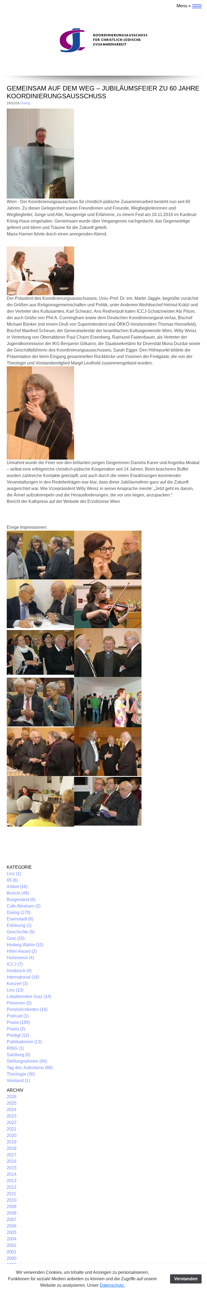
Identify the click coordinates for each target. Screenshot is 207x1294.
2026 (11, 1096)
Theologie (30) (21, 1074)
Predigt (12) (18, 1035)
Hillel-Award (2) (22, 951)
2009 (11, 1206)
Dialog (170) (18, 912)
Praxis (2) (16, 1029)
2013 (11, 1180)
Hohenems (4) (20, 957)
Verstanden (186, 1278)
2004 (11, 1239)
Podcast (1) (18, 1016)
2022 (11, 1122)
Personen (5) (19, 1003)
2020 (11, 1135)
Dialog (25, 103)
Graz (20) (16, 938)
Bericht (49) (18, 893)
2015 (11, 1168)
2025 (11, 1103)
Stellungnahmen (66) (27, 1061)
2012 (11, 1187)
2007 (11, 1219)
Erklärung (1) (19, 925)
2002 (11, 1245)
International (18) (23, 977)
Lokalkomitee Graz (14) (29, 996)
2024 (11, 1109)
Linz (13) (15, 990)
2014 (11, 1174)
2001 (11, 1252)
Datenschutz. (112, 1285)
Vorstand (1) (18, 1080)
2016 (11, 1161)
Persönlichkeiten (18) (27, 1009)
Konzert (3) (17, 983)
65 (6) (12, 880)
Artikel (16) (17, 886)
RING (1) (15, 1048)
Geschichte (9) (20, 932)
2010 (11, 1200)
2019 (11, 1142)
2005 (11, 1232)
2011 (11, 1193)
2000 (11, 1258)
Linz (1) (14, 873)
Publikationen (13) (24, 1041)
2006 (11, 1226)
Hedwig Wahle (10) (25, 944)
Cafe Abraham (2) (23, 906)
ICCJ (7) (15, 964)
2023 (11, 1116)
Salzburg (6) (18, 1054)
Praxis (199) (18, 1022)
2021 (11, 1129)
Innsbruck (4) (19, 970)
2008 (11, 1213)
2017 (11, 1155)
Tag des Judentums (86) (30, 1067)
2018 (11, 1148)
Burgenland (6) (21, 899)
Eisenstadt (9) (20, 919)
